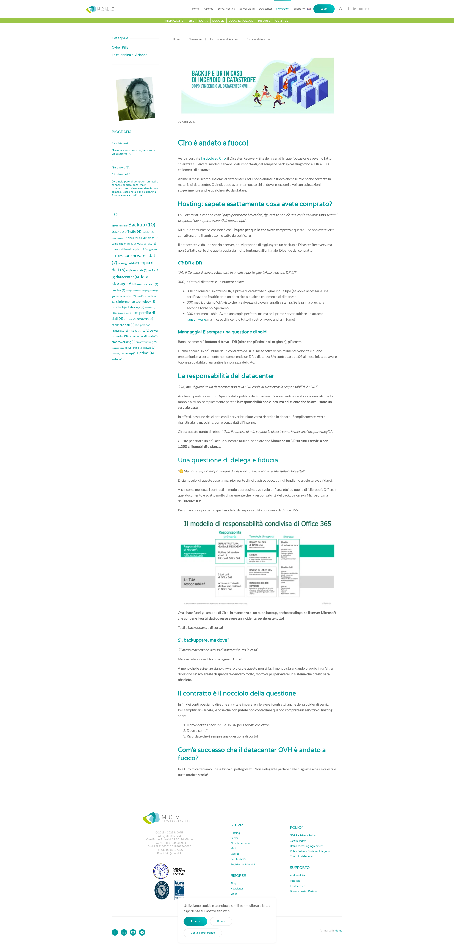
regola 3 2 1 (135, 331)
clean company (119, 238)
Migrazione (173, 21)
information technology (136, 301)
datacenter (127, 277)
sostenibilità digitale (141, 347)
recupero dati (123, 325)
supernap (129, 353)
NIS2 (191, 21)
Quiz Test (282, 21)
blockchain (148, 232)
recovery (145, 319)
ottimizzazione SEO (125, 313)
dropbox (118, 290)
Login (324, 8)
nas (116, 307)
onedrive (150, 307)
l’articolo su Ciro (213, 158)
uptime (145, 353)
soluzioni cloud (119, 348)
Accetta (195, 921)
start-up (116, 353)
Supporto (299, 8)
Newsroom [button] (282, 8)
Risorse (264, 21)
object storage (132, 307)
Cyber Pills (120, 47)
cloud (133, 237)
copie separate (136, 270)
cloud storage (148, 237)
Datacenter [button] (265, 8)
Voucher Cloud (240, 21)
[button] (341, 9)
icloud (140, 296)
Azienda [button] (208, 8)
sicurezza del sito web (143, 336)
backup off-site (126, 231)
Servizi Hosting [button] (226, 8)
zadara (118, 359)
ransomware (196, 319)
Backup (141, 224)
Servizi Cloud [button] (247, 8)
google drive (151, 290)
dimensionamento (146, 284)
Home (196, 8)
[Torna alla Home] (101, 9)
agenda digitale (120, 225)
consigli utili (128, 263)
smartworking (123, 342)
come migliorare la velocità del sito (134, 243)
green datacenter (124, 296)
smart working (146, 341)
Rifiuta (221, 921)
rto (145, 330)
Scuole (218, 21)
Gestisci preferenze (203, 932)
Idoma (338, 930)
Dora (203, 21)
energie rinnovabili (135, 290)
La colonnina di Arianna (129, 54)
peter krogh (130, 319)
